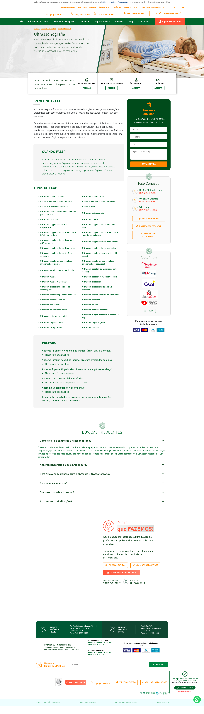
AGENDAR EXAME (76, 682)
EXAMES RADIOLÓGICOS (48, 29)
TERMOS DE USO (162, 702)
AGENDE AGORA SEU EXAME (122, 572)
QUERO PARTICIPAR (185, 688)
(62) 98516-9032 (106, 15)
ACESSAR (87, 88)
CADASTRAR (158, 665)
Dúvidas (119, 21)
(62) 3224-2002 (57, 15)
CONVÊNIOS (116, 7)
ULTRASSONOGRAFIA (64, 29)
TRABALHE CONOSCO (131, 7)
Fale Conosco (144, 21)
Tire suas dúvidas (135, 13)
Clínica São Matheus (38, 21)
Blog (130, 21)
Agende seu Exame (171, 21)
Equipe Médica (102, 21)
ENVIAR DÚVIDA (149, 164)
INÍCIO (36, 29)
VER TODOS (148, 311)
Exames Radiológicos (64, 21)
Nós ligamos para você (169, 13)
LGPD (169, 7)
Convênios (85, 21)
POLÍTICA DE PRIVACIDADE (126, 702)
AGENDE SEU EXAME (68, 7)
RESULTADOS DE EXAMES (87, 7)
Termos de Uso (123, 2)
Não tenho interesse (184, 691)
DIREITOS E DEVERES (87, 702)
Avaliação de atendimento (149, 234)
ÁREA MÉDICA (104, 7)
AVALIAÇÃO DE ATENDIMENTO (153, 7)
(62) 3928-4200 (82, 15)
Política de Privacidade (108, 2)
